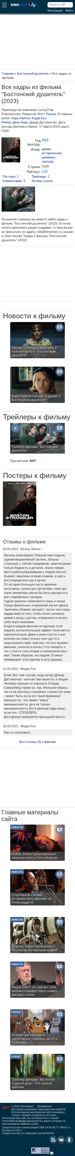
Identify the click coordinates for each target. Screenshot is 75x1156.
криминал (48, 157)
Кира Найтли (21, 118)
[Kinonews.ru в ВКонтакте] (61, 1140)
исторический (51, 153)
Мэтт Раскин (47, 114)
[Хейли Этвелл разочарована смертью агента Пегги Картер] (37, 843)
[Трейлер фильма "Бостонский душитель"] (37, 439)
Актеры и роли (42, 181)
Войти (69, 10)
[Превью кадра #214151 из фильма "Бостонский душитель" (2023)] (18, 199)
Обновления (44, 1106)
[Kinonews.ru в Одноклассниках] (69, 1140)
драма (46, 149)
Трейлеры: (40, 176)
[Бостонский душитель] (10, 151)
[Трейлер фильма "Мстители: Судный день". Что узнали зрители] (37, 1072)
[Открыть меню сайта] (4, 5)
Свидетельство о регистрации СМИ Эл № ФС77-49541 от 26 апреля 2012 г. (36, 1129)
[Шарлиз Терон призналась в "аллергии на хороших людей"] (37, 935)
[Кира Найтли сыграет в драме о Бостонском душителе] (37, 385)
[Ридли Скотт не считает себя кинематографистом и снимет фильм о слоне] (37, 980)
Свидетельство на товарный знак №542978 (28, 1133)
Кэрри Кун (39, 118)
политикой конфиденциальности (21, 1121)
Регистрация (55, 10)
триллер (48, 161)
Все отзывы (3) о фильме (37, 742)
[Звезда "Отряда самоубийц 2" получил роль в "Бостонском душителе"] (37, 340)
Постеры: (10, 176)
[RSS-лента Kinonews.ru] (53, 1140)
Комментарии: (13, 181)
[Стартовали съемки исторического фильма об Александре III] (37, 887)
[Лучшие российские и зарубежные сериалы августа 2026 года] (37, 1028)
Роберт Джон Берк (14, 122)
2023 (45, 140)
